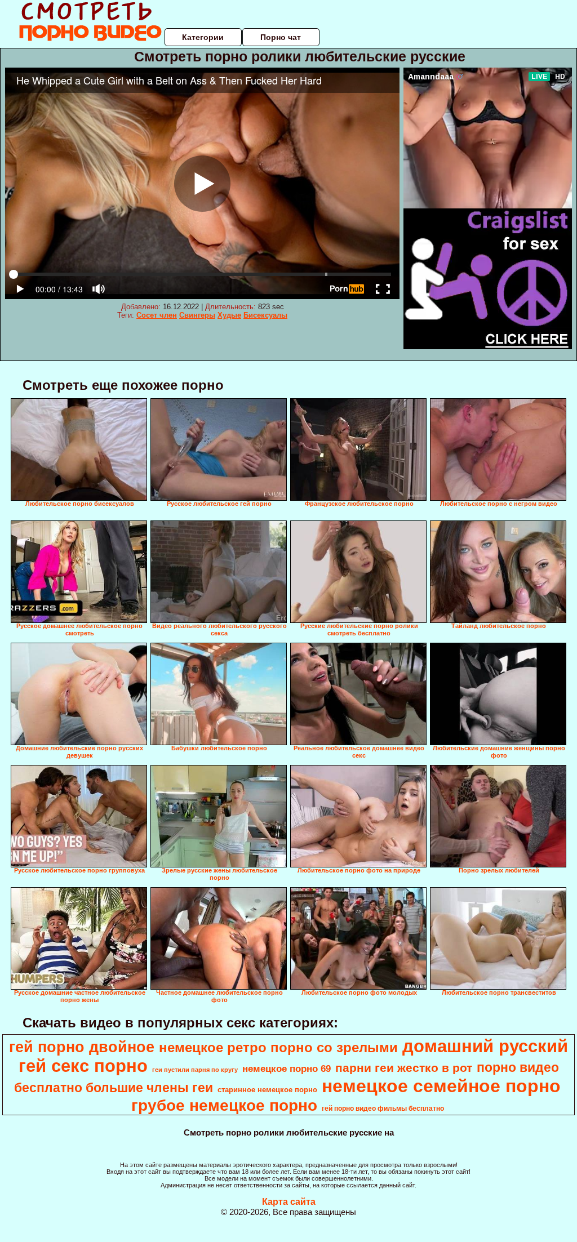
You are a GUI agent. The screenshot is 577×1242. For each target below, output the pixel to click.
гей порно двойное (81, 1047)
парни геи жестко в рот (403, 1068)
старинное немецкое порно (267, 1089)
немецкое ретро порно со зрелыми (278, 1047)
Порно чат (280, 37)
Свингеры (197, 315)
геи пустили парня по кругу (195, 1069)
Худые (229, 315)
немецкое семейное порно (441, 1086)
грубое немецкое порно (224, 1105)
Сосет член (156, 315)
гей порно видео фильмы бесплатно (383, 1108)
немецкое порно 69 (286, 1068)
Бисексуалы (265, 315)
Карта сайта (289, 1202)
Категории (203, 37)
